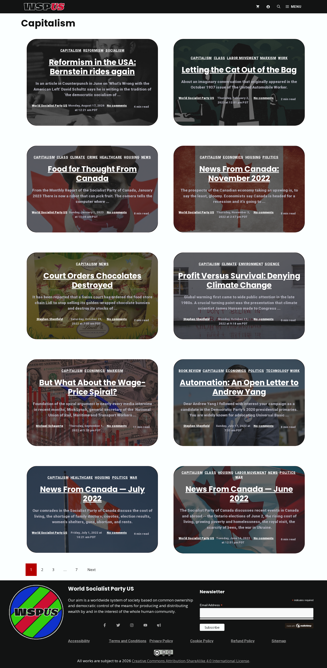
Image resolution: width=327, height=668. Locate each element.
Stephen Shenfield (49, 319)
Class (219, 58)
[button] (278, 6)
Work (283, 58)
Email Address (211, 605)
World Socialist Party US (49, 105)
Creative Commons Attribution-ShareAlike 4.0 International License (190, 660)
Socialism (114, 50)
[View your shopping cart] (257, 6)
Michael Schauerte (49, 426)
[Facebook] (104, 625)
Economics (233, 157)
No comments (117, 105)
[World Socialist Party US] (44, 6)
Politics (270, 157)
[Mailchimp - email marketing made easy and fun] (299, 627)
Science (272, 264)
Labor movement (242, 58)
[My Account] (268, 7)
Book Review (190, 371)
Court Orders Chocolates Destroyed (92, 280)
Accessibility (79, 641)
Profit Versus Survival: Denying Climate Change (239, 280)
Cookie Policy (201, 641)
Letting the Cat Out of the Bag (239, 69)
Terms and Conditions (127, 641)
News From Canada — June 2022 (239, 494)
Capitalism (70, 50)
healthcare (111, 157)
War (133, 477)
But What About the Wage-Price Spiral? (92, 387)
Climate (77, 157)
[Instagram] (131, 625)
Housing (131, 157)
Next (91, 569)
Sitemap (279, 641)
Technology (277, 371)
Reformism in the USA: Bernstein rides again (92, 67)
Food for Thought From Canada (92, 173)
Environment (251, 264)
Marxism (268, 58)
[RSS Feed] (159, 625)
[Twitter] (118, 625)
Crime (92, 157)
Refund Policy (242, 641)
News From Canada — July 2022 (92, 494)
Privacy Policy (161, 641)
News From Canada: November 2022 (239, 173)
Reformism (93, 50)
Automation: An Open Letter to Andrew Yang (239, 387)
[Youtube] (145, 625)
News (146, 157)
